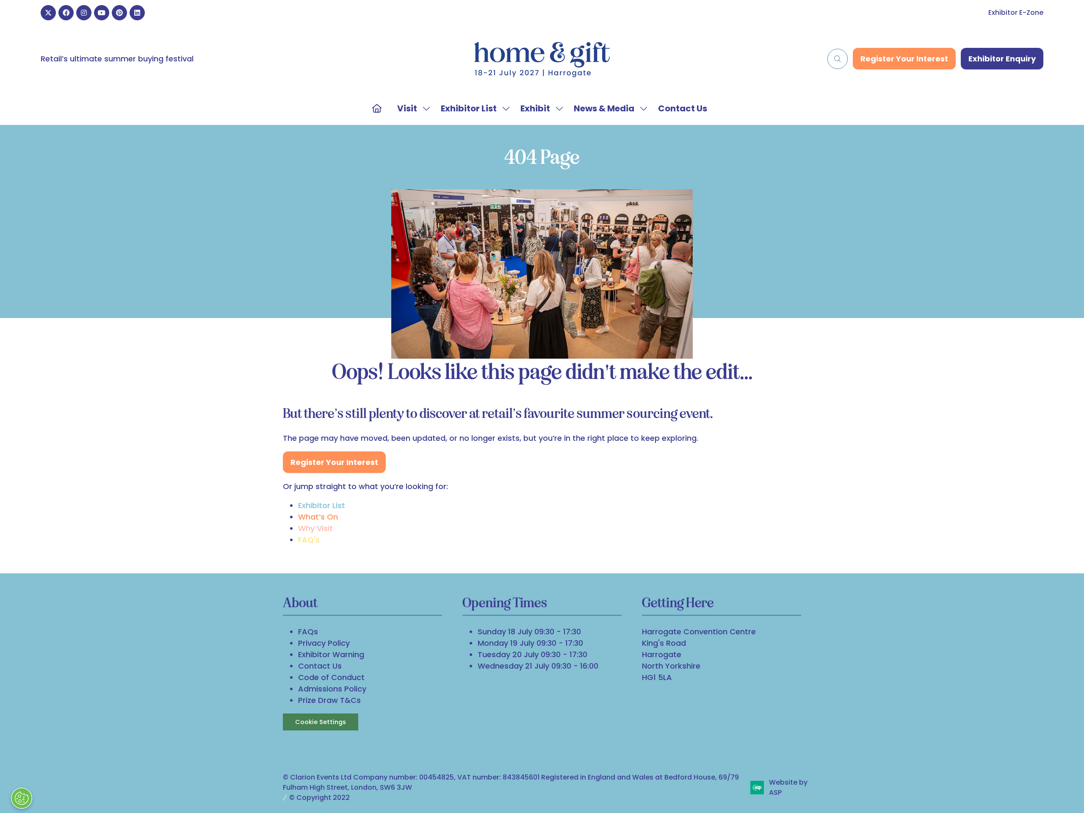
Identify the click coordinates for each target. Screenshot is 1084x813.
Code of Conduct (331, 677)
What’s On (318, 517)
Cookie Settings (320, 722)
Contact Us (682, 108)
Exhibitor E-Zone (1015, 12)
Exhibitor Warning (331, 654)
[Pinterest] (119, 12)
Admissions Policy (332, 688)
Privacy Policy (324, 643)
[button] (837, 59)
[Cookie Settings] (21, 798)
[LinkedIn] (137, 12)
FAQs (308, 631)
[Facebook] (66, 12)
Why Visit (315, 528)
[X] (48, 12)
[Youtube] (101, 12)
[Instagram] (83, 12)
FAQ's (309, 539)
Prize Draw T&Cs (329, 700)
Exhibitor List (469, 108)
